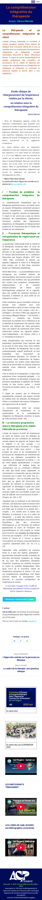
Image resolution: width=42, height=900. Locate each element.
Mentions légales (29, 897)
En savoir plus (12, 711)
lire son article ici (18, 184)
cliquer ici (32, 621)
